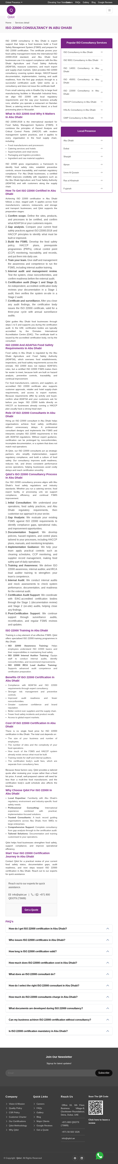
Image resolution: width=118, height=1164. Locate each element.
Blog (94, 2)
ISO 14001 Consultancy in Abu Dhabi (81, 70)
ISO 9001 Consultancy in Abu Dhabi (80, 60)
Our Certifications (17, 1121)
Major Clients (43, 1121)
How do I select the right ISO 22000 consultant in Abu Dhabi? (44, 985)
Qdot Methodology (18, 1125)
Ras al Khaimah (71, 180)
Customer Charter (17, 1117)
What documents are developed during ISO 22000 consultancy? (46, 1008)
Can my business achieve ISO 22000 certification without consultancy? (50, 1019)
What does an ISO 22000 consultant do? (32, 974)
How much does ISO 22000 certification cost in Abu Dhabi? (43, 962)
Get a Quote (31, 910)
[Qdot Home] (13, 10)
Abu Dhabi (68, 140)
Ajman (66, 164)
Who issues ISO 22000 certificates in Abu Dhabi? (37, 940)
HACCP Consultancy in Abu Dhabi (79, 102)
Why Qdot (14, 1130)
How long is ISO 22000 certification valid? (33, 951)
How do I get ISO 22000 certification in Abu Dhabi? (38, 928)
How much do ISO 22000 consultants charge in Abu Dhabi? (43, 997)
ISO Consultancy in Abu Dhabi (78, 52)
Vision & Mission (17, 1104)
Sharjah (67, 156)
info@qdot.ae (19, 894)
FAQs (77, 2)
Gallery (86, 2)
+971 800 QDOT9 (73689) (70, 1124)
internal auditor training (39, 267)
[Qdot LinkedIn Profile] (82, 1158)
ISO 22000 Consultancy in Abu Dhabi (81, 92)
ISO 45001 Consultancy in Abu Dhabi (81, 81)
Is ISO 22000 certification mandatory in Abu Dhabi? (38, 1031)
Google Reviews (105, 2)
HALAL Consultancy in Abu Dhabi (79, 110)
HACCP (9, 405)
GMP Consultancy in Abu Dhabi (78, 118)
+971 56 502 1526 (71, 1132)
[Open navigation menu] (109, 10)
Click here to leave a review (99, 1121)
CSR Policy (14, 1112)
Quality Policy (15, 1108)
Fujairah (67, 188)
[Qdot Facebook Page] (75, 1158)
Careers (69, 2)
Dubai (66, 148)
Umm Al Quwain (71, 172)
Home (8, 22)
